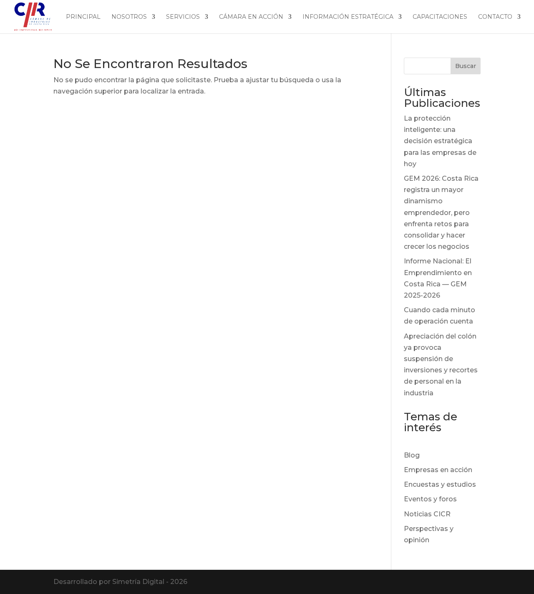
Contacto (495, 17)
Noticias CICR (427, 514)
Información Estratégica (347, 17)
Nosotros (129, 17)
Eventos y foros (430, 499)
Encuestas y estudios (440, 484)
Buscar (465, 66)
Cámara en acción (251, 17)
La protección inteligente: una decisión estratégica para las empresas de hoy (440, 141)
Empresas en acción (438, 470)
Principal (83, 17)
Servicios (183, 17)
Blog (412, 455)
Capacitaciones (440, 17)
